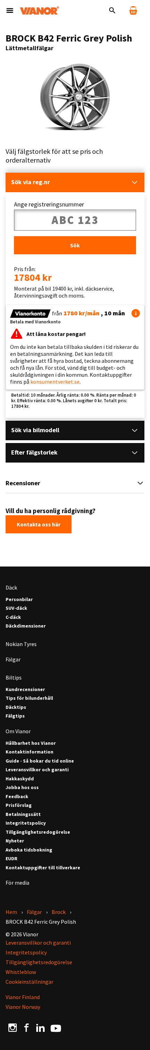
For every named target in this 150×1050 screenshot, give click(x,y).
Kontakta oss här (38, 524)
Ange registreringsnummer (49, 204)
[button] (136, 313)
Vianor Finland (23, 996)
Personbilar (19, 599)
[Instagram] (12, 1027)
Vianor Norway (23, 1006)
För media (17, 882)
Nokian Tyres (21, 643)
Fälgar (13, 659)
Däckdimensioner (26, 626)
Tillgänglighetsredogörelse (38, 832)
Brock (59, 911)
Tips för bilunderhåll (29, 698)
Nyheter (15, 841)
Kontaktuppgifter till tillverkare (43, 868)
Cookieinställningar (29, 981)
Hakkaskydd (20, 779)
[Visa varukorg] (133, 10)
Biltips (14, 677)
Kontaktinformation (29, 752)
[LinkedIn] (40, 1027)
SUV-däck (16, 608)
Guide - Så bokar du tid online (40, 761)
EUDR (11, 859)
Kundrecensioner (25, 689)
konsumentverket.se (55, 381)
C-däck (13, 617)
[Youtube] (55, 1028)
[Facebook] (26, 1027)
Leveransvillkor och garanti (37, 770)
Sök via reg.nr (30, 182)
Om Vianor (18, 731)
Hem (11, 911)
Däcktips (16, 707)
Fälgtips (15, 716)
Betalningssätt (23, 814)
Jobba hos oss (22, 787)
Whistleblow (21, 971)
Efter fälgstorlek (34, 452)
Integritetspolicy (26, 823)
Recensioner (23, 483)
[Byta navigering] (10, 10)
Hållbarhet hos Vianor (31, 743)
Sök (75, 245)
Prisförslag (19, 805)
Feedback (17, 797)
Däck (11, 587)
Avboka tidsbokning (29, 850)
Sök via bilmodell (35, 430)
